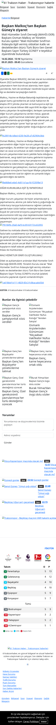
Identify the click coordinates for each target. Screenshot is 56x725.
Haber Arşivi (8, 691)
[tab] (8, 558)
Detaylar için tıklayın (28, 639)
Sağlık (50, 7)
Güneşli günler (38, 480)
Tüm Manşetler (9, 685)
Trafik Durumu (9, 680)
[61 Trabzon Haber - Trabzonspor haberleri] (28, 2)
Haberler (6, 17)
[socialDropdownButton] (11, 73)
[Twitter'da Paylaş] (5, 73)
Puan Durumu (9, 682)
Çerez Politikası (31, 721)
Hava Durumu (9, 674)
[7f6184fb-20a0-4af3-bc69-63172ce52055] (21, 224)
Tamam (43, 722)
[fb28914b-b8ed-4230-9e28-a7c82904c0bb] (22, 135)
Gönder (8, 442)
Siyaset (31, 7)
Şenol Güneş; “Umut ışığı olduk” (44, 491)
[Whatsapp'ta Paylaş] (8, 73)
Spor (12, 7)
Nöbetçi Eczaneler (11, 671)
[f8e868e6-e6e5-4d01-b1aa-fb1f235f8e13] (21, 182)
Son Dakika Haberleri (12, 688)
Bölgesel (4, 7)
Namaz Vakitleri (10, 677)
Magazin (4, 10)
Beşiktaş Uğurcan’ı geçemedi (41, 507)
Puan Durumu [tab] (10, 548)
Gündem (21, 7)
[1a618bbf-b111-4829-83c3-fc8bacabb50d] (22, 282)
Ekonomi (40, 7)
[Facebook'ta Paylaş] (2, 73)
